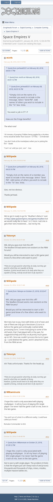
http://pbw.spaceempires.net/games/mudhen (25, 218)
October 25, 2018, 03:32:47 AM (14, 240)
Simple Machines (32, 499)
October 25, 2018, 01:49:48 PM (14, 436)
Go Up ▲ (35, 496)
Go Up (4, 481)
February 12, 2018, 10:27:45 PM (15, 211)
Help (16, 496)
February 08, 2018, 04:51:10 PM (15, 62)
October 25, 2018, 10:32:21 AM (14, 285)
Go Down (6, 51)
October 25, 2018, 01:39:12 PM (14, 396)
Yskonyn (11, 235)
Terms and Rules (25, 496)
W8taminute (13, 392)
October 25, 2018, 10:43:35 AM (14, 358)
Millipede (11, 156)
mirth (9, 57)
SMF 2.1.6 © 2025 (20, 499)
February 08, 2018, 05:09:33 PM (15, 160)
